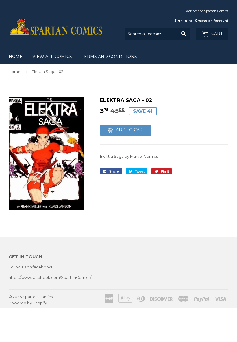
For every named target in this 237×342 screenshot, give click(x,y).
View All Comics (52, 56)
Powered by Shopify (28, 303)
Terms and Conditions (109, 56)
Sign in (180, 21)
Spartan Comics (38, 296)
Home (16, 56)
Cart (216, 33)
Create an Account (211, 21)
